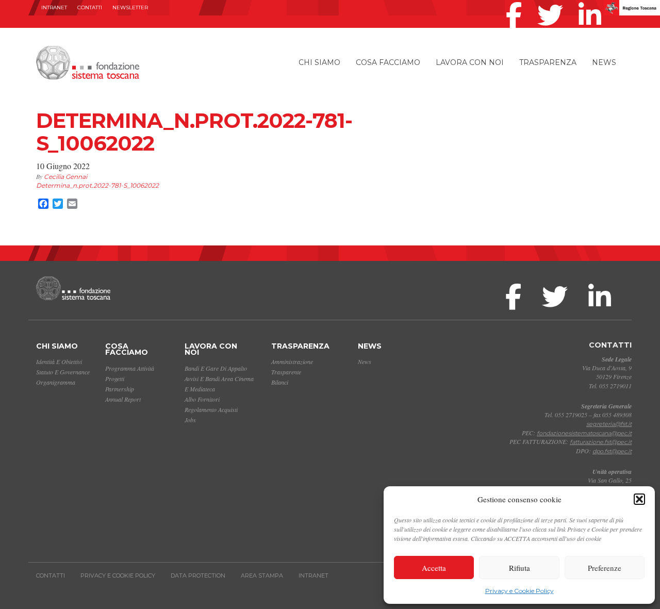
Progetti (114, 378)
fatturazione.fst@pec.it (601, 442)
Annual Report (123, 399)
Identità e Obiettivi (59, 361)
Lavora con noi (470, 62)
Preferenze (604, 568)
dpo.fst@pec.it (612, 451)
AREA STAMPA (262, 575)
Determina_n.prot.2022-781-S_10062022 (97, 185)
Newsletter (130, 7)
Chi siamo (319, 62)
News (604, 62)
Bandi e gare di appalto (216, 368)
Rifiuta (519, 568)
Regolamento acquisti (211, 409)
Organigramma (55, 382)
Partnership (119, 389)
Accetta (434, 568)
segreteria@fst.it (609, 423)
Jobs (190, 420)
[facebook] (516, 2)
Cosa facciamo (388, 62)
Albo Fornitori (202, 399)
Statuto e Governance (63, 372)
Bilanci (279, 382)
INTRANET (54, 7)
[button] (639, 499)
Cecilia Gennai (65, 176)
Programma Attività (129, 368)
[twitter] (552, 2)
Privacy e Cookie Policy (519, 591)
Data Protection (198, 575)
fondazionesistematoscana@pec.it (584, 433)
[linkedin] (592, 2)
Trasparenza (547, 62)
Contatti (89, 7)
